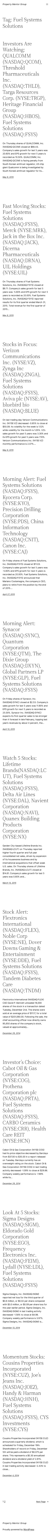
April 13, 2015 (9, 729)
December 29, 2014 (11, 1033)
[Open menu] (47, 4)
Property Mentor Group (14, 4)
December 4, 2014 (11, 1475)
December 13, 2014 (11, 1327)
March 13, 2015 (9, 883)
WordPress (28, 1529)
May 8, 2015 (8, 177)
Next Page (42, 1501)
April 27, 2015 (9, 594)
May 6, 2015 (8, 450)
